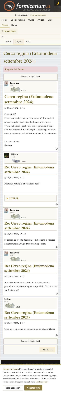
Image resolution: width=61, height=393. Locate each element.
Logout (18, 41)
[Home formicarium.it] (30, 6)
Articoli (41, 20)
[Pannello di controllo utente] (2, 42)
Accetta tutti (33, 388)
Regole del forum (14, 69)
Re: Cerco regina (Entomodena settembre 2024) (29, 169)
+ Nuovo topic (9, 31)
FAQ (28, 41)
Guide (31, 20)
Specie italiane (18, 20)
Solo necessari (12, 388)
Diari (50, 20)
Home (5, 20)
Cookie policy (42, 381)
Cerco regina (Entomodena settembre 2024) (30, 57)
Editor (9, 41)
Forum (5, 25)
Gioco (14, 25)
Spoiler (13, 198)
